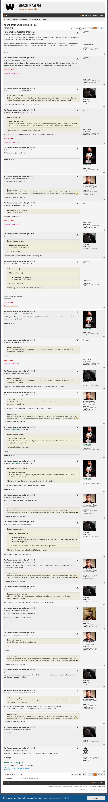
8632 (88, 190)
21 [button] (89, 28)
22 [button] (92, 28)
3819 (88, 168)
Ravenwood (86, 99)
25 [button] (101, 28)
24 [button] (98, 28)
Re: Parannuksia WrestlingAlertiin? (19, 58)
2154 (88, 756)
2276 (88, 101)
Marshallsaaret (88, 44)
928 (88, 47)
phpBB (82, 786)
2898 (88, 623)
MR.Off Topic (87, 77)
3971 (88, 79)
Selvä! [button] (96, 798)
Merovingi (86, 621)
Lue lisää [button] (65, 798)
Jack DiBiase (87, 164)
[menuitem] (6, 15)
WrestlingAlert (30, 6)
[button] (80, 28)
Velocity (85, 753)
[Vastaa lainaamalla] (77, 32)
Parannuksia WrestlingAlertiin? (20, 25)
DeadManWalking (88, 185)
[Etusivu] (10, 7)
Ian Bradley (58, 786)
